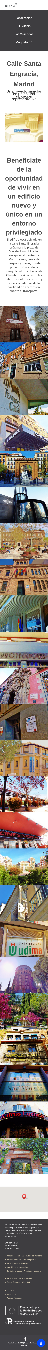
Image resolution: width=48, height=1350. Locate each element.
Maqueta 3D (24, 42)
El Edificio (24, 26)
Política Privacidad (15, 1298)
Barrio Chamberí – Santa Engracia (21, 1259)
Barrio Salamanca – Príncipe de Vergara (24, 1271)
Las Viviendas (24, 34)
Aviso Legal (11, 1294)
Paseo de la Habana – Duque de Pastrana (24, 1256)
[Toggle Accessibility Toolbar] (41, 1343)
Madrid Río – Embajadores (18, 1267)
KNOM (20, 1343)
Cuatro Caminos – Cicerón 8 (18, 1282)
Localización (24, 18)
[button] (25, 1196)
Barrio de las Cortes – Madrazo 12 (21, 1278)
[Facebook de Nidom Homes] (25, 1339)
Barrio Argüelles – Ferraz (17, 1263)
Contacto (10, 1290)
